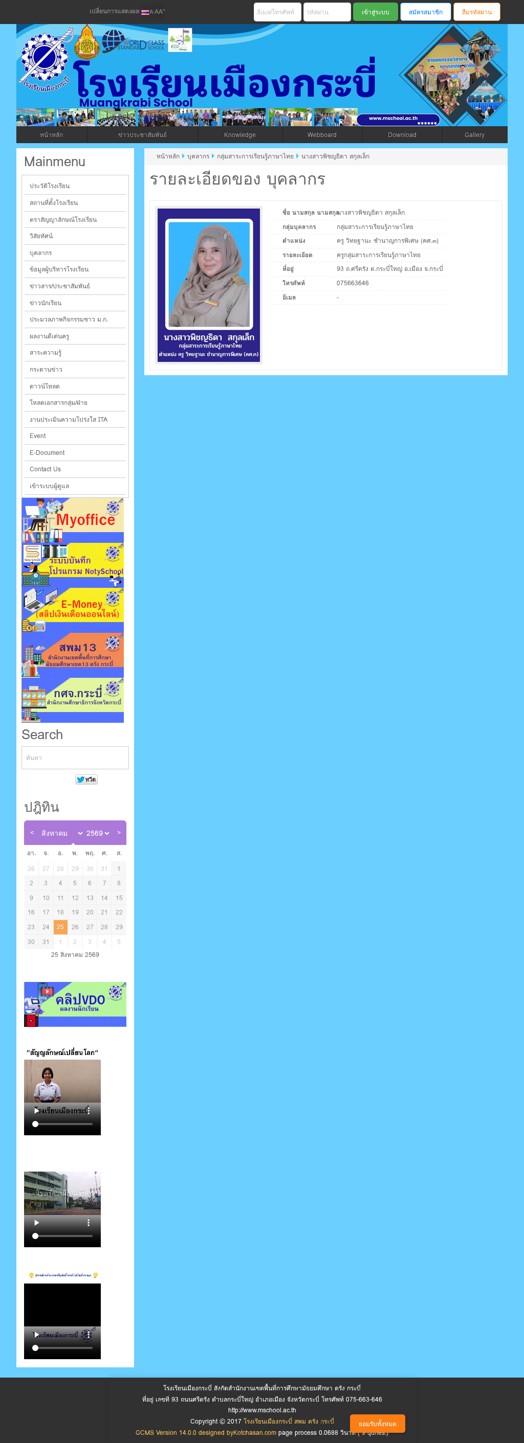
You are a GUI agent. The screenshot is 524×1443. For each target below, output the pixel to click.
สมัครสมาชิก (426, 12)
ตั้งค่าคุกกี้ (332, 1423)
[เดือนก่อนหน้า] (31, 832)
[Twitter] (47, 12)
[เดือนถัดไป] (118, 832)
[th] (145, 12)
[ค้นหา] (121, 758)
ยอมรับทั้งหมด (378, 1424)
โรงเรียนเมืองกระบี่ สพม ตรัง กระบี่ (224, 87)
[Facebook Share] (30, 12)
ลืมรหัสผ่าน (477, 12)
